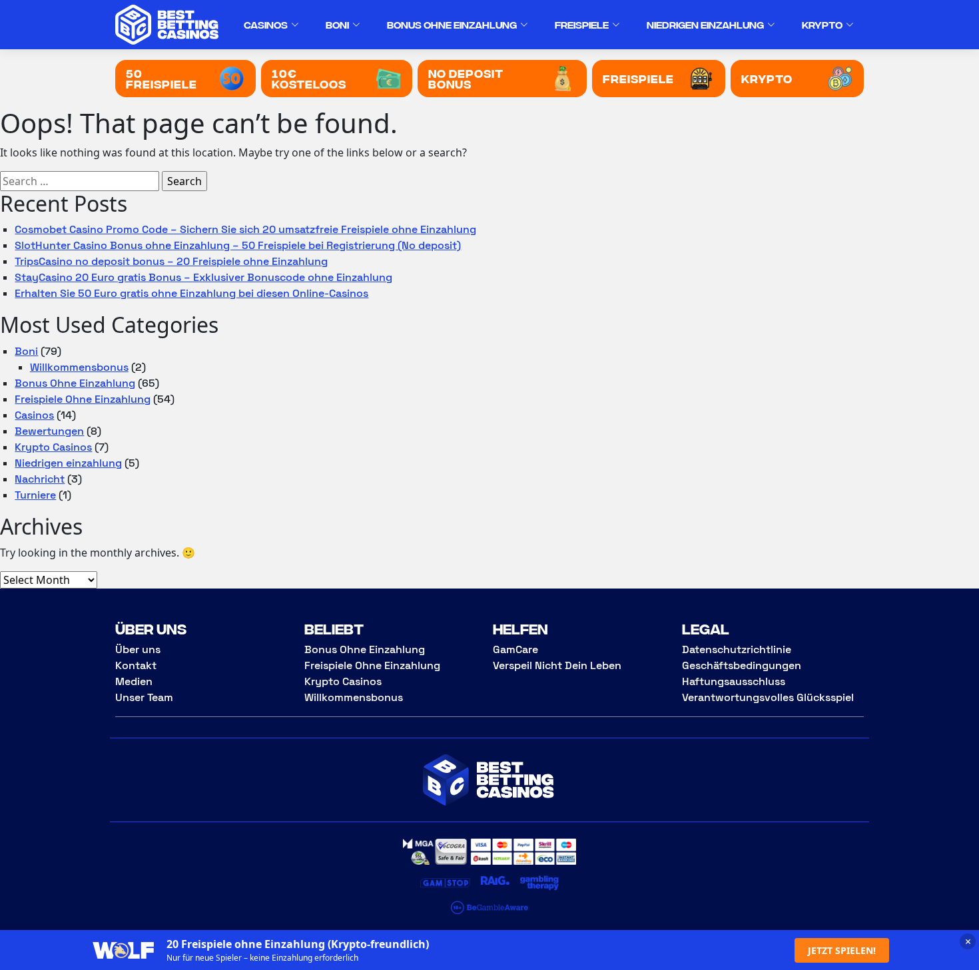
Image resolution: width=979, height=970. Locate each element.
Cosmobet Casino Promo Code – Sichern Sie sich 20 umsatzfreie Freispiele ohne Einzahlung (245, 229)
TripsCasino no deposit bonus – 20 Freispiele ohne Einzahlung (171, 261)
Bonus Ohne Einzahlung (452, 24)
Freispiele (582, 24)
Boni (337, 24)
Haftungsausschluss (733, 681)
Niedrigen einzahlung (705, 24)
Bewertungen (49, 431)
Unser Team (144, 697)
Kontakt (136, 665)
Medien (134, 681)
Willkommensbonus (79, 367)
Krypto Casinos (53, 447)
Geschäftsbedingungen (741, 665)
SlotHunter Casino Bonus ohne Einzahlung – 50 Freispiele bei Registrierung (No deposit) (238, 245)
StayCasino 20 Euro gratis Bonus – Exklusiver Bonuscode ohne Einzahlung (203, 277)
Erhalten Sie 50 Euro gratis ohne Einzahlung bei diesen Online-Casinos (191, 293)
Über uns (138, 649)
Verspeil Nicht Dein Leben (557, 665)
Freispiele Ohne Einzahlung (83, 399)
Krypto (822, 24)
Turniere (35, 495)
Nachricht (40, 479)
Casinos (266, 24)
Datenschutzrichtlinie (736, 649)
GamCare (515, 649)
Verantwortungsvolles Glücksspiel (768, 697)
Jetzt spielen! (842, 950)
